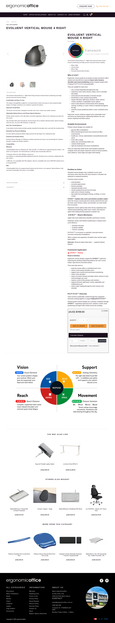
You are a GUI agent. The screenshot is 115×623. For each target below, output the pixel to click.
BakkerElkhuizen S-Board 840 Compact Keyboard (19, 509)
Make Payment (74, 14)
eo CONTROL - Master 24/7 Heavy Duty (96, 509)
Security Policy (34, 606)
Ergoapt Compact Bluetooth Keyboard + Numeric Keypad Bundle (70, 554)
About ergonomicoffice (59, 591)
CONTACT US (62, 14)
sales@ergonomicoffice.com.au (62, 602)
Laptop (8, 606)
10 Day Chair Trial (58, 593)
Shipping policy (34, 593)
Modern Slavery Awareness (38, 613)
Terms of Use (33, 596)
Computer (9, 603)
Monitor (8, 598)
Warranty (10, 187)
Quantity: (73, 320)
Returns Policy (34, 603)
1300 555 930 (103, 6)
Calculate (102, 340)
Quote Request (34, 601)
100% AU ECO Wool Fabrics (61, 596)
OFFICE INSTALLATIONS (37, 14)
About (31, 611)
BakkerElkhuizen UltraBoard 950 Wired (70, 509)
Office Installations (12, 593)
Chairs (8, 601)
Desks (8, 596)
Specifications (12, 182)
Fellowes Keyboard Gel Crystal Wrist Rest (19, 554)
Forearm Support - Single (44, 509)
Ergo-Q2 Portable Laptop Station (44, 464)
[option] (35, 55)
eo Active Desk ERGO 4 (70, 464)
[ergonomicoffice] (22, 6)
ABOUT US (52, 14)
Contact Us (32, 608)
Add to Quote (97, 326)
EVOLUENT (71, 41)
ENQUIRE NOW (86, 6)
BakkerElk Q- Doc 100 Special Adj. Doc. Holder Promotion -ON (96, 554)
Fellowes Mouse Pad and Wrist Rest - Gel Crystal (45, 554)
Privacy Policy (33, 598)
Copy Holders (10, 608)
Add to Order (79, 326)
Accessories (10, 611)
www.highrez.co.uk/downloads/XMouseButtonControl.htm (22, 156)
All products (10, 591)
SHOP (25, 14)
